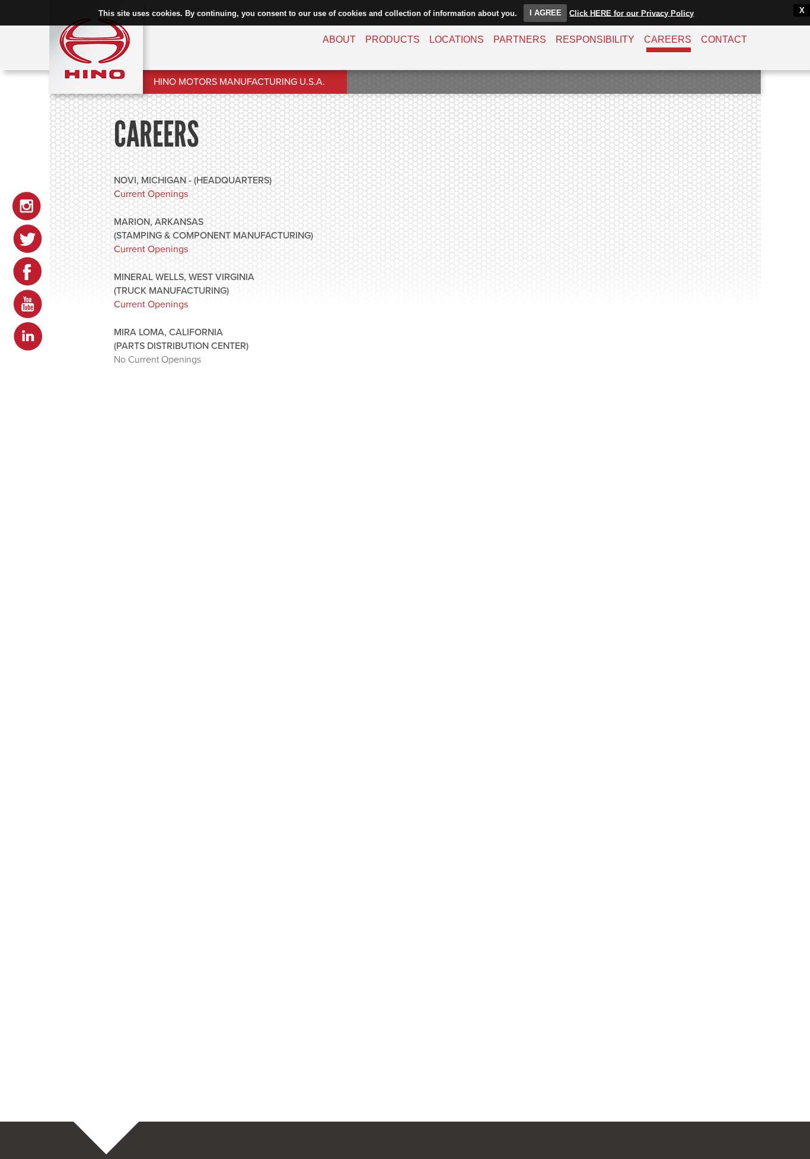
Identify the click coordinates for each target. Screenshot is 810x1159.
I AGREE (546, 12)
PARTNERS (519, 39)
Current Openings (151, 194)
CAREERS (667, 39)
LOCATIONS (456, 39)
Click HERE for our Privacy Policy (631, 12)
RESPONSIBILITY (595, 39)
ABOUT (339, 39)
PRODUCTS (392, 39)
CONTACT (724, 39)
